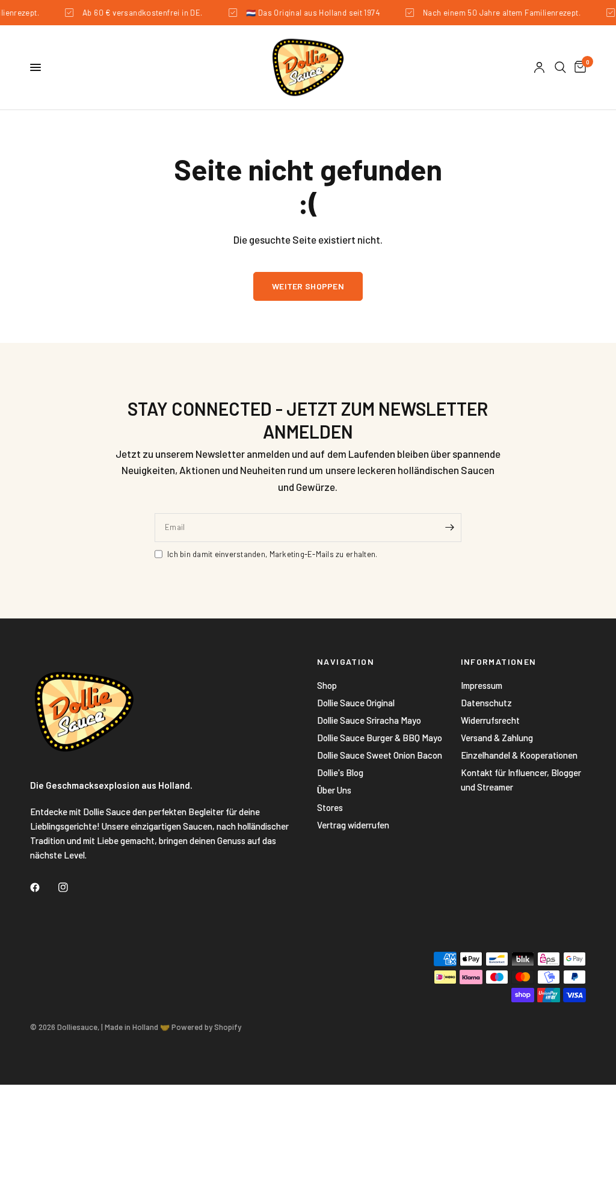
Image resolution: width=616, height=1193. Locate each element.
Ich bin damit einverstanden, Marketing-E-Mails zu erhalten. (272, 554)
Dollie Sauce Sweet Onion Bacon (379, 755)
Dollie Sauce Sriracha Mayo (369, 720)
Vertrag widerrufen (353, 824)
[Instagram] (71, 887)
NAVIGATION (345, 662)
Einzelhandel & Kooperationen (519, 755)
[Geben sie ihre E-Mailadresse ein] (449, 527)
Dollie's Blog (340, 772)
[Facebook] (43, 887)
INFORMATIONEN (499, 662)
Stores (330, 807)
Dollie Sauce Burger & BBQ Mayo (379, 737)
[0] (578, 67)
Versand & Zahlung (497, 737)
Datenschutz (486, 702)
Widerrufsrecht (490, 720)
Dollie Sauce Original (356, 702)
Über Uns (334, 790)
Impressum (481, 685)
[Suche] (560, 67)
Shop (327, 685)
